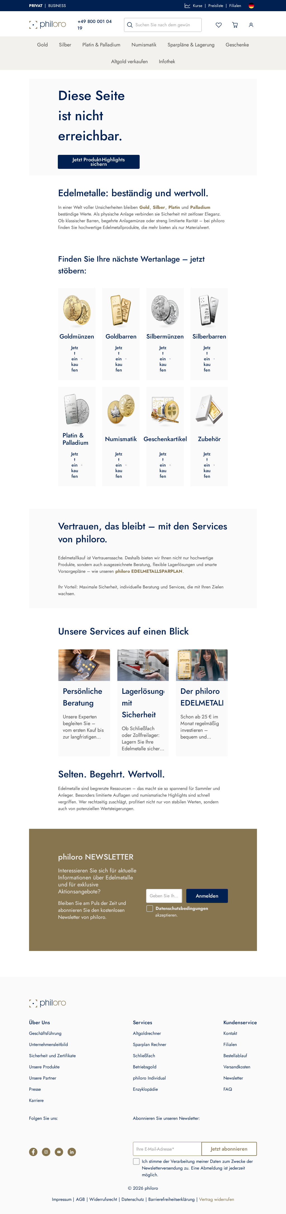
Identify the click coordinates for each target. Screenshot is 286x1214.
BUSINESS (57, 5)
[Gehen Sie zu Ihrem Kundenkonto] (251, 25)
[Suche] (130, 25)
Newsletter (233, 1078)
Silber (65, 44)
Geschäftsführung (45, 1033)
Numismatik (144, 44)
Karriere (36, 1100)
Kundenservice (240, 1022)
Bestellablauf (235, 1055)
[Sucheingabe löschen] (195, 25)
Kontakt (230, 1033)
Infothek (167, 61)
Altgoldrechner (147, 1033)
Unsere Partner (42, 1078)
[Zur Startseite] (47, 24)
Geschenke (237, 44)
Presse (35, 1089)
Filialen (235, 5)
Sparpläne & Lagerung (191, 44)
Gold (42, 44)
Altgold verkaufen (129, 61)
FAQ (227, 1089)
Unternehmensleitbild (48, 1044)
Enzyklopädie (145, 1089)
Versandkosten (236, 1067)
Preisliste (215, 5)
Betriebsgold (144, 1067)
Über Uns (39, 1022)
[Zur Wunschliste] (219, 25)
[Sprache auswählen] (251, 6)
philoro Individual (149, 1078)
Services (142, 1022)
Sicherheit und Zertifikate (52, 1055)
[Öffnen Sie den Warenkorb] (235, 25)
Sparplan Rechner (149, 1044)
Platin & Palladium (101, 44)
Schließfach (144, 1055)
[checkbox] (149, 908)
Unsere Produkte (44, 1067)
